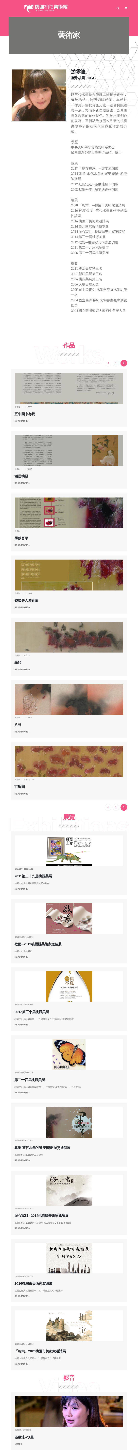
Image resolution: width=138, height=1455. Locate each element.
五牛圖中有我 (24, 414)
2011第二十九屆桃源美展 (33, 876)
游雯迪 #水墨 (24, 1437)
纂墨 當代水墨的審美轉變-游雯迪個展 (42, 1148)
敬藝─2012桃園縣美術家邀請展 (37, 944)
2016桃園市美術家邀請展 (33, 1283)
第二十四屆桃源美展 (29, 1080)
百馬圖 (19, 787)
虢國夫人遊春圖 (26, 600)
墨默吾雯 (21, 538)
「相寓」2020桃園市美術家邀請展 (40, 1351)
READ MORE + (22, 421)
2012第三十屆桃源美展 (31, 1012)
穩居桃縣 (21, 476)
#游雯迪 (19, 1444)
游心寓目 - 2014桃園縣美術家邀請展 (41, 1216)
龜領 (17, 662)
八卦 (17, 725)
